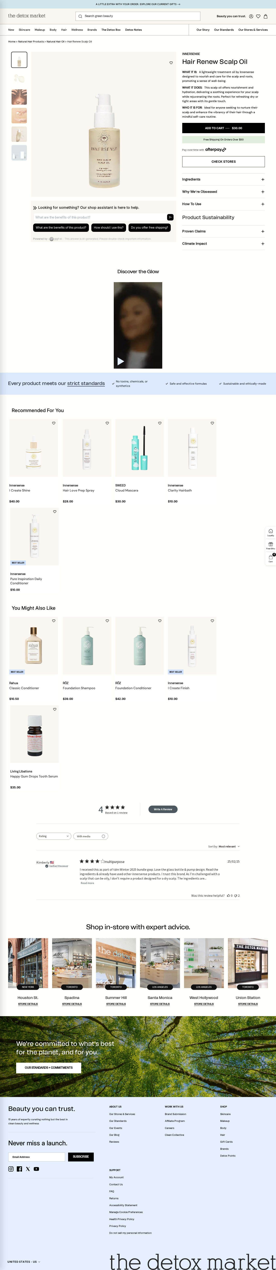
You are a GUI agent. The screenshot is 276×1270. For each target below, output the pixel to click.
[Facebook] (19, 1169)
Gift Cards (226, 1142)
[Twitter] (28, 1169)
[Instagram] (11, 1169)
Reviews (114, 1142)
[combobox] (53, 836)
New (11, 30)
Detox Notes (133, 30)
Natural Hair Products (31, 41)
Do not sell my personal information (130, 1233)
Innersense (191, 54)
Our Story (203, 30)
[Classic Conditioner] (33, 645)
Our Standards (224, 30)
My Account (116, 1177)
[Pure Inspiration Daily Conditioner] (34, 536)
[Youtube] (36, 1169)
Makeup (40, 30)
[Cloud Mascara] (139, 448)
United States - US (22, 1261)
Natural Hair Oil (55, 41)
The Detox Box (111, 30)
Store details (28, 1004)
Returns (113, 1198)
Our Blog (114, 1135)
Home (11, 41)
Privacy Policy (117, 1226)
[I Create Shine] (33, 448)
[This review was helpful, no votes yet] (228, 895)
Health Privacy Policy (121, 1219)
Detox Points (227, 1156)
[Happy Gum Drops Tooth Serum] (34, 734)
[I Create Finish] (192, 645)
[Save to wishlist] (171, 63)
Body (53, 30)
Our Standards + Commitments (49, 1067)
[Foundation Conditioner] (139, 645)
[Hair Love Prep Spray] (87, 448)
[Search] (80, 16)
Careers (169, 1128)
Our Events (115, 1128)
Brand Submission (175, 1114)
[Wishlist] (258, 16)
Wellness (77, 30)
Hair (64, 30)
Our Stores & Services (253, 30)
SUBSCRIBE (81, 1156)
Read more (87, 883)
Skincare (24, 30)
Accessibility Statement (123, 1205)
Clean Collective (174, 1135)
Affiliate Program (175, 1121)
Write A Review (163, 809)
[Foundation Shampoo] (87, 645)
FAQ (111, 1191)
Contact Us (116, 1184)
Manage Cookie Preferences (126, 1212)
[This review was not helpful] (235, 895)
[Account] (251, 16)
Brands (92, 30)
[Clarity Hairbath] (192, 448)
